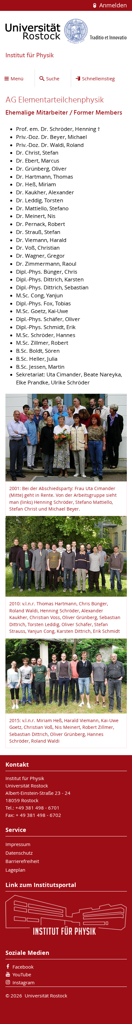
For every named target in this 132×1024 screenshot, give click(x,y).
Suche (52, 78)
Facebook (23, 967)
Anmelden (112, 5)
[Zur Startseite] (66, 31)
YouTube (21, 974)
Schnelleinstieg (98, 78)
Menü (17, 78)
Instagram (23, 982)
